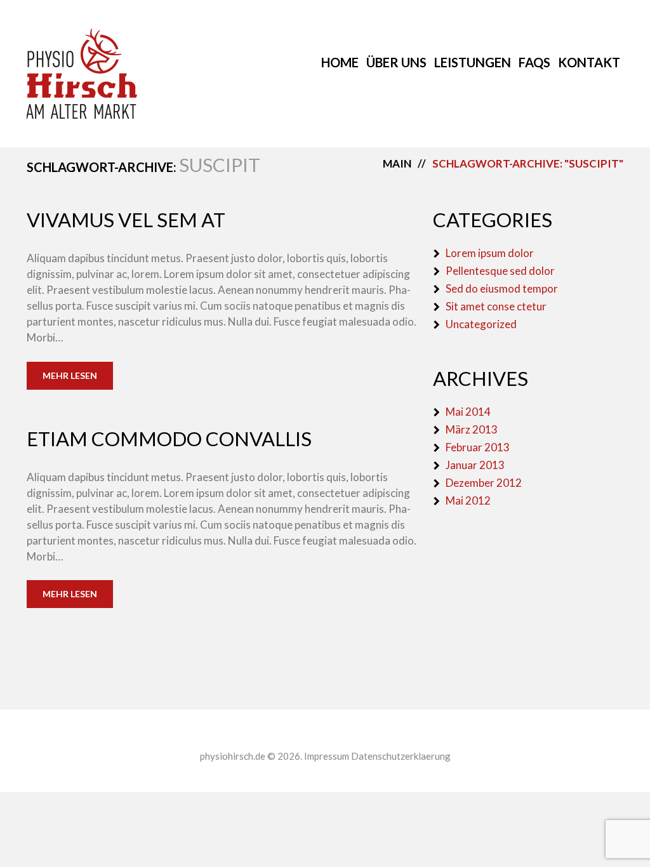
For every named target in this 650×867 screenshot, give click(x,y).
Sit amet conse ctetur (496, 306)
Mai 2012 (468, 500)
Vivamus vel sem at (126, 220)
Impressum (326, 756)
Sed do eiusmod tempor (502, 288)
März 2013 (472, 429)
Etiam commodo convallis (169, 439)
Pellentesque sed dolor (500, 270)
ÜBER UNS (396, 62)
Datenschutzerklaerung (401, 756)
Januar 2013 (475, 465)
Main (397, 163)
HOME (340, 62)
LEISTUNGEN (472, 62)
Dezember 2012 (484, 482)
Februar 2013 (478, 447)
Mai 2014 (468, 411)
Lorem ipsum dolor (490, 253)
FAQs (534, 62)
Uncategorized (481, 324)
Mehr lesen (70, 375)
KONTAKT (589, 62)
